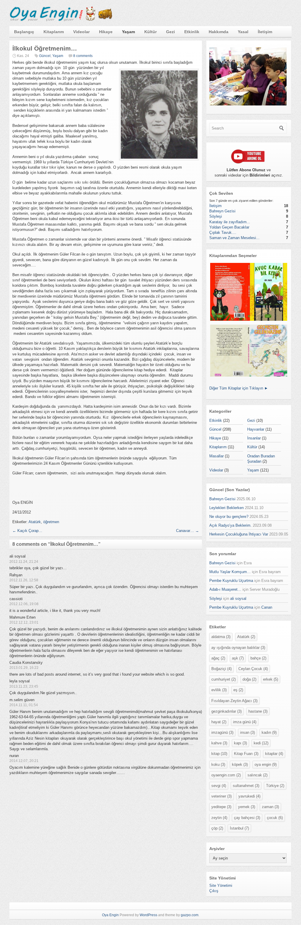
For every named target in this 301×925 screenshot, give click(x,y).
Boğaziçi (221, 669)
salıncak (257, 775)
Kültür (150, 31)
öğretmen (51, 522)
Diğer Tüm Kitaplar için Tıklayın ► (238, 388)
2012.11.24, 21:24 (23, 562)
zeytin (219, 817)
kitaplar (274, 753)
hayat (218, 722)
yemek (246, 807)
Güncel (45, 56)
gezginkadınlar (226, 711)
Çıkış (213, 891)
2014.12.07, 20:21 (24, 761)
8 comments (83, 56)
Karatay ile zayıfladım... (229, 222)
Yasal (243, 31)
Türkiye (275, 785)
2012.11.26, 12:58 (23, 580)
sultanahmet (246, 785)
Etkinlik (191, 31)
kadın (269, 732)
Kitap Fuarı (246, 753)
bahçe (258, 658)
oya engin (266, 764)
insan (247, 732)
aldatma (220, 636)
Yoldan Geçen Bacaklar (229, 227)
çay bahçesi (247, 817)
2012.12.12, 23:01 (24, 622)
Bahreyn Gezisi (222, 211)
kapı (240, 743)
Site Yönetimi (220, 885)
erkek (270, 679)
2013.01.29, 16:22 (24, 668)
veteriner (221, 796)
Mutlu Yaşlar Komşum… (230, 572)
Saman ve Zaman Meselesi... (234, 238)
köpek (240, 764)
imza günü (244, 722)
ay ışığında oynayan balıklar (238, 647)
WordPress (148, 915)
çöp (217, 828)
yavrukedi (249, 796)
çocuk (275, 817)
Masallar (216, 456)
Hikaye (106, 31)
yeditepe (221, 807)
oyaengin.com (226, 775)
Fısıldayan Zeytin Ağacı (234, 701)
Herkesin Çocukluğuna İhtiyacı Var (238, 534)
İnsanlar (254, 438)
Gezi (170, 31)
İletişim (265, 31)
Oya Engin (110, 915)
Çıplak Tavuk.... (222, 232)
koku (218, 764)
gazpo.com (189, 915)
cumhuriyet (223, 679)
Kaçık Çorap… (27, 530)
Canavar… (187, 530)
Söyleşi (215, 216)
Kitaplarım (54, 31)
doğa (249, 679)
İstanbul (239, 828)
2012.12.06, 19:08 (24, 604)
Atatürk (35, 522)
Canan (266, 607)
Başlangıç (24, 31)
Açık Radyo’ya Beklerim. (230, 525)
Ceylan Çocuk (253, 669)
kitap (219, 753)
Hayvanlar (255, 429)
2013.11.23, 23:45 (23, 686)
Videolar (81, 31)
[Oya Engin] (60, 20)
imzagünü (222, 732)
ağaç (218, 658)
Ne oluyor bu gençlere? (228, 516)
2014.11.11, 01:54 (23, 705)
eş (238, 690)
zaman (270, 807)
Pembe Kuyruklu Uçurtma (231, 580)
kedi (261, 743)
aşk (238, 658)
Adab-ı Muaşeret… (225, 589)
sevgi (218, 785)
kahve (219, 743)
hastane (257, 711)
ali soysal (238, 598)
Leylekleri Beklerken (226, 508)
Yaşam (128, 31)
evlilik (219, 690)
